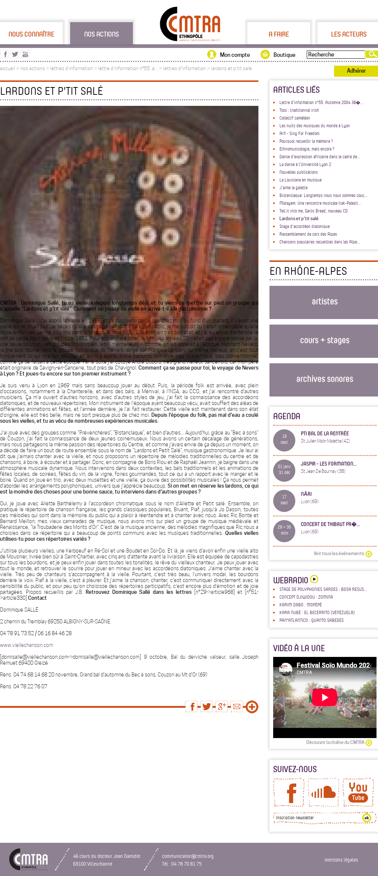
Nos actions (101, 34)
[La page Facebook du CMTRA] (289, 805)
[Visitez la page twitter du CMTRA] (15, 56)
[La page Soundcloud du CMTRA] (323, 805)
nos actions (32, 68)
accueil (7, 68)
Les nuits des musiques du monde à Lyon (314, 125)
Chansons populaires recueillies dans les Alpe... (319, 242)
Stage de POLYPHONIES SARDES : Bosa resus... (323, 589)
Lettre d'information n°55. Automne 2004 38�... (321, 102)
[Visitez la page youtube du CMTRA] (25, 56)
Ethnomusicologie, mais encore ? (306, 149)
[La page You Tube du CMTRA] (358, 805)
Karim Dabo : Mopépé (300, 604)
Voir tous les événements (339, 553)
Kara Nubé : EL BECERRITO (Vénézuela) (317, 612)
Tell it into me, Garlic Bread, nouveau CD (313, 211)
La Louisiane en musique (300, 180)
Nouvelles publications (298, 172)
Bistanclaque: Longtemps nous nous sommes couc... (323, 195)
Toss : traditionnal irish (299, 110)
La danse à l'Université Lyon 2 (305, 164)
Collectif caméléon (294, 118)
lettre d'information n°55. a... (128, 68)
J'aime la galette (293, 187)
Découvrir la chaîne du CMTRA (335, 742)
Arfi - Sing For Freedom (299, 133)
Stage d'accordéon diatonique (304, 226)
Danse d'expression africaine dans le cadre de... (319, 156)
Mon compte (235, 55)
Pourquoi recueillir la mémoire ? (306, 141)
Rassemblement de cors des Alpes (308, 234)
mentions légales (341, 859)
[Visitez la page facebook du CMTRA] (4, 56)
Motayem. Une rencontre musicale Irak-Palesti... (320, 203)
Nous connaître (31, 34)
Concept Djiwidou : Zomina (306, 597)
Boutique (284, 55)
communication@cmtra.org (188, 855)
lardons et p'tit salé (231, 68)
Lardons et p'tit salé (299, 218)
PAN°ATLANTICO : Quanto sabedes (311, 620)
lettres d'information (71, 68)
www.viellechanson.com (26, 645)
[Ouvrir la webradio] (313, 580)
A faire (279, 34)
